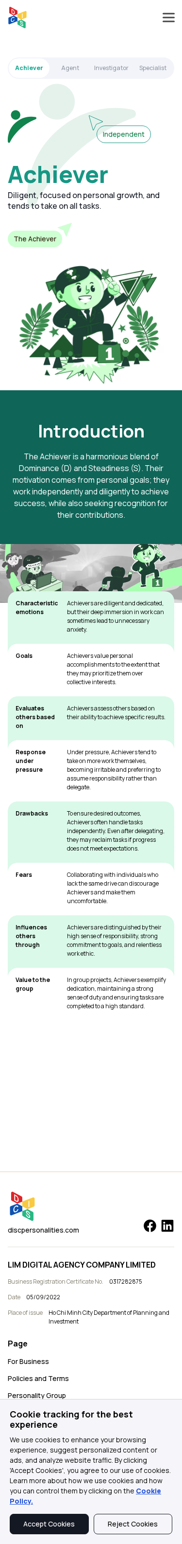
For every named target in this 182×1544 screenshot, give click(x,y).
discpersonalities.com (43, 1230)
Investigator (111, 68)
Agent (70, 68)
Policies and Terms (38, 1378)
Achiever (29, 68)
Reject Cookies (133, 1523)
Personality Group (37, 1395)
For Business (28, 1361)
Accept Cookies (49, 1523)
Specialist (152, 68)
